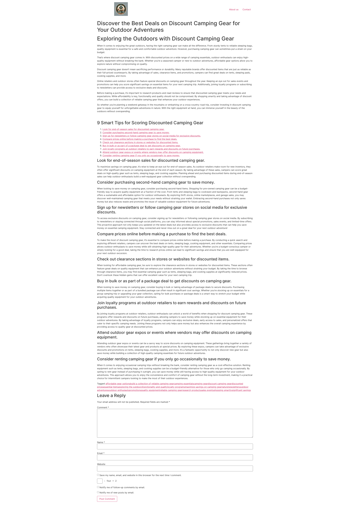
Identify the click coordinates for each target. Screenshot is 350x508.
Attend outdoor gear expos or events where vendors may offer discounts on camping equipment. (153, 152)
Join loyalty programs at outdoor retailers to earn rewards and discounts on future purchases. (151, 149)
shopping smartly (223, 390)
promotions (135, 390)
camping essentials (184, 383)
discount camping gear (220, 383)
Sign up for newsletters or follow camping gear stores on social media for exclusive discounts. (152, 135)
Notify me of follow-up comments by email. (122, 487)
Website (101, 464)
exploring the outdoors (130, 387)
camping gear (201, 383)
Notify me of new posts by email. (117, 492)
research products (191, 390)
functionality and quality (154, 387)
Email (100, 453)
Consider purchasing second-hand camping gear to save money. (136, 132)
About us (233, 9)
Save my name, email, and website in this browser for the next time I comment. (140, 475)
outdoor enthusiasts (119, 390)
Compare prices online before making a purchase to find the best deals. (140, 139)
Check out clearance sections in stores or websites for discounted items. (140, 142)
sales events (207, 390)
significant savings (241, 390)
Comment (103, 407)
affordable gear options (118, 383)
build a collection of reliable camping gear (152, 383)
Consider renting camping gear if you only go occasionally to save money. (141, 155)
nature (225, 387)
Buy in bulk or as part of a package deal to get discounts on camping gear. (141, 145)
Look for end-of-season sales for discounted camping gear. (133, 129)
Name (101, 442)
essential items (111, 387)
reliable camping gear (171, 390)
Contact (247, 9)
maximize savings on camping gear (203, 387)
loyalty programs (176, 387)
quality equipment (150, 390)
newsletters (234, 387)
